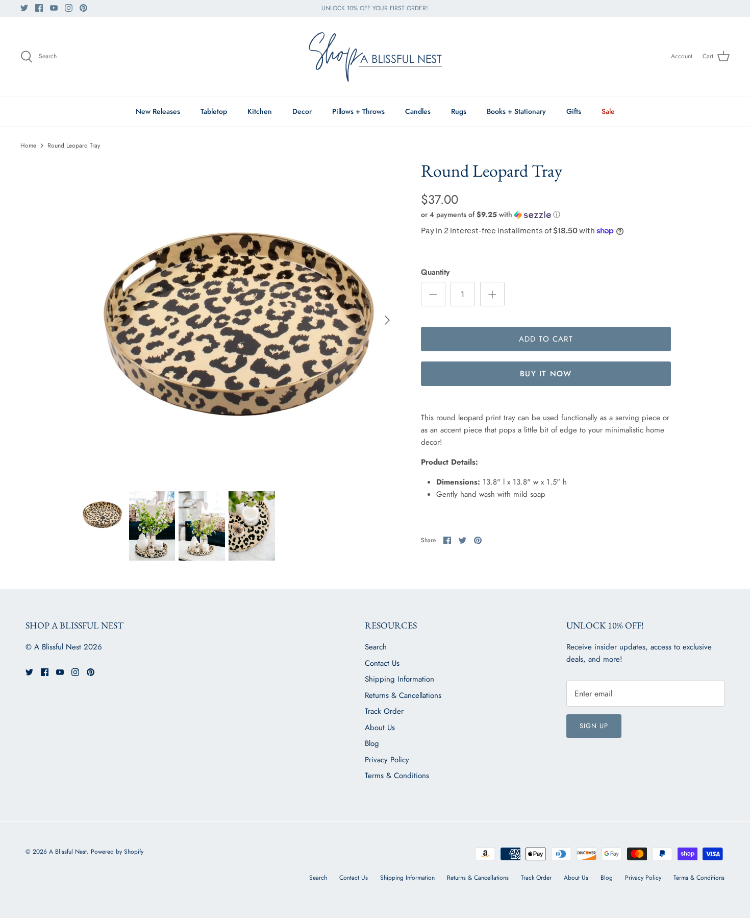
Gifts (573, 111)
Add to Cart (546, 339)
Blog (372, 743)
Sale (608, 111)
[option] (238, 320)
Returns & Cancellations (403, 695)
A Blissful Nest (68, 851)
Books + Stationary (516, 111)
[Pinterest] (83, 8)
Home (28, 145)
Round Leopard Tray (73, 145)
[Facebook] (39, 8)
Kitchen (259, 111)
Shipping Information (399, 679)
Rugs (458, 111)
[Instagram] (68, 8)
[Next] (387, 320)
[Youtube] (54, 8)
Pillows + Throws (358, 111)
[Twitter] (24, 8)
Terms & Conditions (397, 775)
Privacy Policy (387, 759)
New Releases (158, 111)
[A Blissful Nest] (375, 56)
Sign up (594, 726)
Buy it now (545, 373)
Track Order (384, 711)
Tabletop (214, 111)
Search (376, 647)
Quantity (435, 272)
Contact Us (382, 663)
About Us (380, 727)
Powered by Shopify (117, 851)
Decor (302, 111)
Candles (418, 111)
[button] (490, 214)
